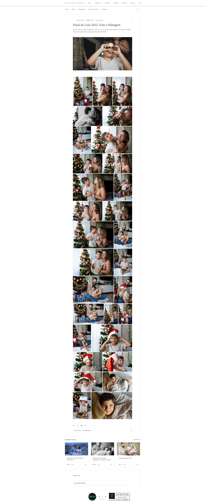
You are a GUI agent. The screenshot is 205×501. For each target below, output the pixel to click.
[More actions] (131, 20)
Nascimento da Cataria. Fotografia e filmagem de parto (102, 459)
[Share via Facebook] (73, 425)
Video (73, 9)
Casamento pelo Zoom (125, 458)
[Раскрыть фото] (82, 91)
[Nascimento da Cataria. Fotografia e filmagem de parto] (102, 448)
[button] (107, 3)
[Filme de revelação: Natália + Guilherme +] (76, 448)
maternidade (81, 9)
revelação (104, 9)
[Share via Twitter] (77, 425)
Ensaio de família (93, 9)
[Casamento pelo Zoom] (128, 448)
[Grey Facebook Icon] (102, 496)
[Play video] (102, 53)
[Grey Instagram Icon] (105, 496)
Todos (66, 9)
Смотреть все (136, 439)
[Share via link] (85, 425)
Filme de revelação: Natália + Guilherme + (75, 459)
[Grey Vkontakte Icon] (99, 496)
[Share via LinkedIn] (81, 425)
